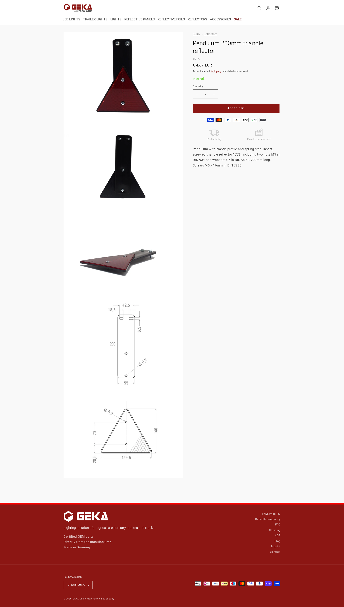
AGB (277, 535)
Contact (275, 551)
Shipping (216, 71)
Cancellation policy (267, 519)
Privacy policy (271, 513)
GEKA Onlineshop (82, 599)
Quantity (198, 86)
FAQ (277, 524)
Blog (277, 541)
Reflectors (210, 34)
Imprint (275, 546)
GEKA (196, 34)
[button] (259, 8)
